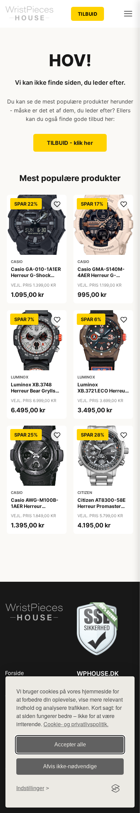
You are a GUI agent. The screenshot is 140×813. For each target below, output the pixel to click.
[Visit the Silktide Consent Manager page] (115, 788)
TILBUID (88, 14)
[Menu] (128, 13)
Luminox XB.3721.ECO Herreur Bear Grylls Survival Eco (102, 394)
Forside (14, 673)
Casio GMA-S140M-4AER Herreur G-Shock (101, 275)
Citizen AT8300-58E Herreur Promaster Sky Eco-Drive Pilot (101, 506)
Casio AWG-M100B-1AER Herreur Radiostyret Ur (34, 506)
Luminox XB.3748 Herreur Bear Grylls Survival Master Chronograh (33, 394)
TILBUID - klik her (70, 142)
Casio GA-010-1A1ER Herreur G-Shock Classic (36, 275)
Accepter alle (70, 744)
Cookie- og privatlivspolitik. (75, 724)
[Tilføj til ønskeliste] (57, 204)
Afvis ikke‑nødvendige (70, 766)
